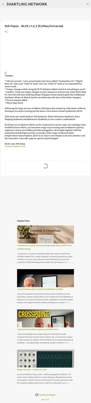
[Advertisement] (45, 53)
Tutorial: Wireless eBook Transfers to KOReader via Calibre (40, 289)
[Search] (87, 4)
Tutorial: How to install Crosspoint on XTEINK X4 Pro (37, 329)
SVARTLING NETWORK (27, 4)
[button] (6, 31)
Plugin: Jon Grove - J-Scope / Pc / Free (32, 370)
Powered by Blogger (47, 395)
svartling (46, 399)
